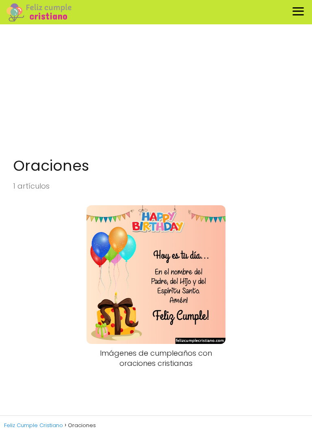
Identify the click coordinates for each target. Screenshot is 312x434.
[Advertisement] (156, 91)
